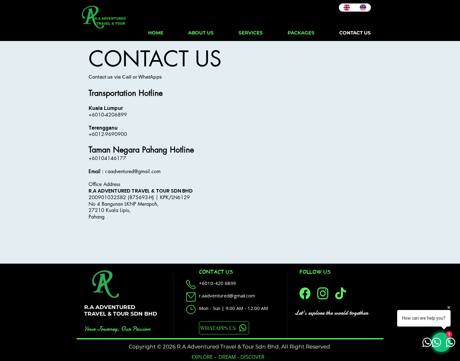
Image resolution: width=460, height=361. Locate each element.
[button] (250, 32)
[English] (347, 7)
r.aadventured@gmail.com (133, 171)
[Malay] (363, 7)
